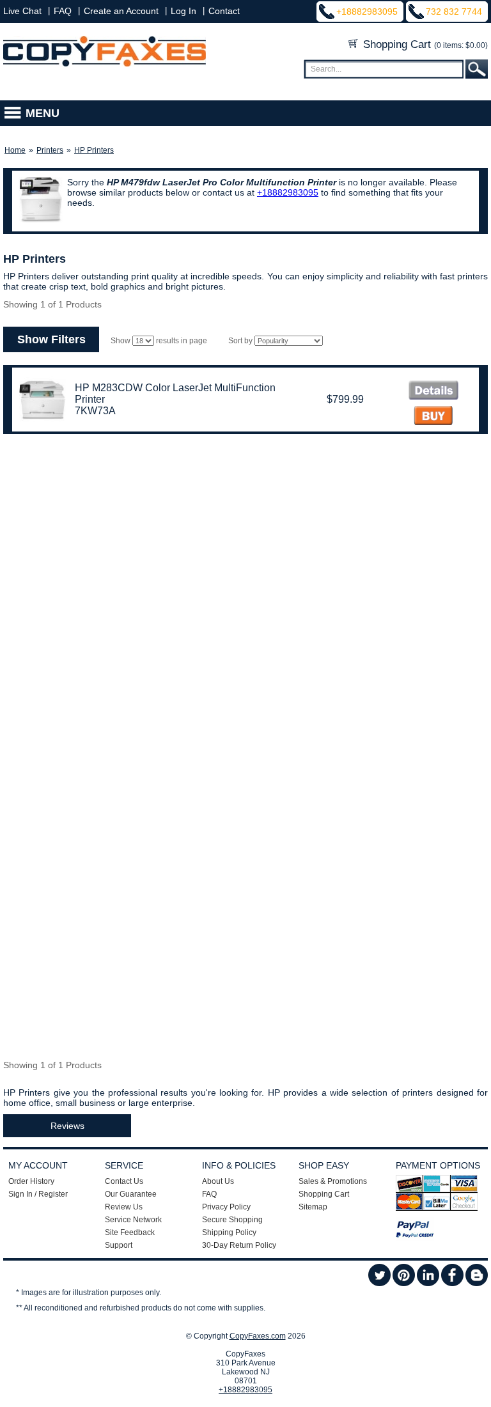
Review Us (124, 1206)
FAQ (63, 11)
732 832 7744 (454, 11)
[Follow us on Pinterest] (404, 1283)
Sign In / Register (38, 1194)
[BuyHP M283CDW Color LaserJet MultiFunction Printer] (433, 417)
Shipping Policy (229, 1232)
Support (118, 1245)
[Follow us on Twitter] (379, 1283)
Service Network (133, 1219)
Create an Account (121, 11)
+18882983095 (367, 11)
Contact (224, 11)
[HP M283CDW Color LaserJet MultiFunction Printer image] (433, 391)
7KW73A (95, 410)
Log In (183, 11)
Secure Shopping (232, 1219)
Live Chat (22, 11)
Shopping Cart (424, 44)
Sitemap (313, 1206)
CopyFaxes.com (258, 1336)
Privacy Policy (226, 1206)
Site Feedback (130, 1232)
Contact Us (124, 1181)
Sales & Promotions (333, 1181)
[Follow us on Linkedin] (428, 1283)
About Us (218, 1181)
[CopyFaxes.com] (104, 63)
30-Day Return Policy (239, 1245)
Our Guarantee (131, 1194)
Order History (31, 1181)
